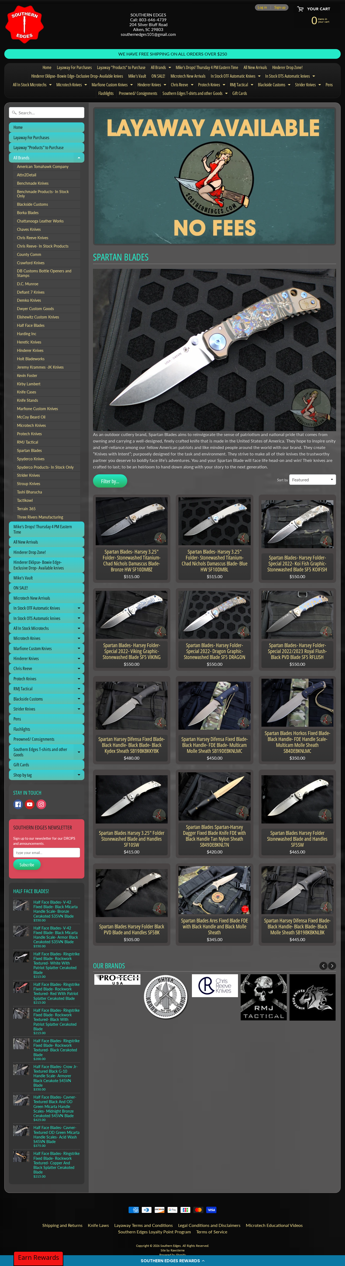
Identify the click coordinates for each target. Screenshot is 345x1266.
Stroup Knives (28, 484)
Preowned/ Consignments (138, 93)
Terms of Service (211, 1231)
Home (47, 67)
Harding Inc (26, 334)
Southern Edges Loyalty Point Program (154, 1231)
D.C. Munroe (27, 284)
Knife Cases (26, 392)
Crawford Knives (30, 263)
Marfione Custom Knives (113, 85)
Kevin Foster (27, 375)
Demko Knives (29, 300)
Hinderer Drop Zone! (287, 67)
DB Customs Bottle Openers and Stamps (44, 273)
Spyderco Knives (30, 459)
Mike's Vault (137, 76)
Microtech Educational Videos (274, 1225)
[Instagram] (41, 804)
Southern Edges (170, 1245)
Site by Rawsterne (173, 1250)
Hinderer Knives (152, 85)
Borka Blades (28, 213)
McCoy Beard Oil (31, 417)
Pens (329, 85)
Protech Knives (212, 85)
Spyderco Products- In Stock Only (45, 467)
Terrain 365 (26, 509)
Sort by (282, 480)
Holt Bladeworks (30, 359)
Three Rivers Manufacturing (40, 517)
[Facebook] (18, 804)
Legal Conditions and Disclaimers (209, 1225)
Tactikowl (25, 500)
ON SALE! (158, 76)
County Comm (29, 254)
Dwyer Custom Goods (35, 309)
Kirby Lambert (28, 384)
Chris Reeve (183, 85)
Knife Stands (27, 400)
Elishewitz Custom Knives (38, 317)
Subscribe (27, 865)
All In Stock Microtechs (33, 85)
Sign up (279, 7)
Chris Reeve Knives (32, 238)
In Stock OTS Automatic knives (290, 77)
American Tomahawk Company (42, 166)
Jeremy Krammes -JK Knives (40, 367)
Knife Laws (98, 1225)
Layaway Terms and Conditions (143, 1225)
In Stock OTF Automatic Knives (236, 77)
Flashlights (105, 93)
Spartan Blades (29, 450)
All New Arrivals (255, 67)
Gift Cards (239, 93)
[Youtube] (29, 804)
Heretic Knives (29, 342)
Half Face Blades (30, 325)
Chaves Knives (29, 229)
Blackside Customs (275, 85)
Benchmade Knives (33, 183)
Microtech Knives (72, 85)
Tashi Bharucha (29, 492)
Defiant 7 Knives (30, 292)
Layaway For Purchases (74, 67)
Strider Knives (308, 85)
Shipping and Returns (62, 1225)
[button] (172, 1260)
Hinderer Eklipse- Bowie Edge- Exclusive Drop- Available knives (77, 76)
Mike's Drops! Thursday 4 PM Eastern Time (207, 67)
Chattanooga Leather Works (40, 221)
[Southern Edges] (24, 24)
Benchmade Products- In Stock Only (43, 194)
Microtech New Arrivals (188, 76)
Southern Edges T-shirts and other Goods (196, 94)
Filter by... (110, 481)
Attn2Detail (26, 175)
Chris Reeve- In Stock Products (42, 246)
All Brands (161, 68)
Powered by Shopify (172, 1255)
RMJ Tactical (242, 85)
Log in (262, 7)
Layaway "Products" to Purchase (121, 67)
